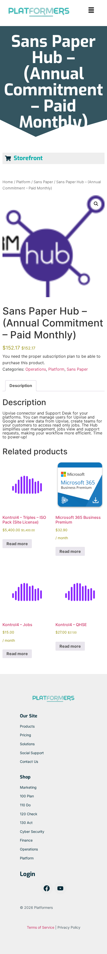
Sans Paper (43, 182)
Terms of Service (40, 927)
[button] (91, 10)
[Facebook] (47, 888)
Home (7, 182)
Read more (17, 543)
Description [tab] (20, 385)
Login (27, 874)
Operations (35, 369)
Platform (23, 182)
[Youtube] (60, 888)
